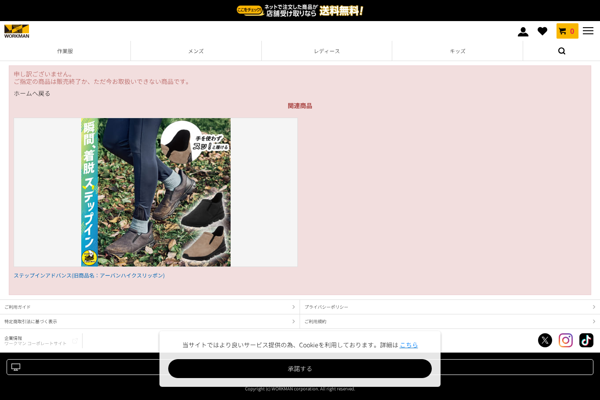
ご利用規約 (315, 321)
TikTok (586, 340)
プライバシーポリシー (326, 306)
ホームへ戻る (32, 93)
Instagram (566, 340)
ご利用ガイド (17, 306)
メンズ (196, 50)
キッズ (458, 50)
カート (572, 30)
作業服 (65, 50)
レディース (327, 50)
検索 (561, 51)
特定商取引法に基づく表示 (30, 321)
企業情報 (35, 340)
